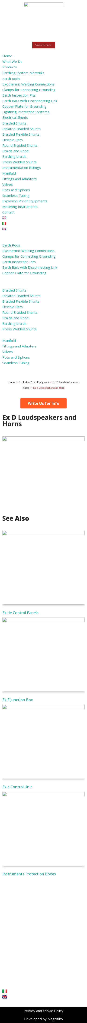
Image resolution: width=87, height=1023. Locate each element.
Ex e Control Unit (17, 786)
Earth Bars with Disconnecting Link (29, 100)
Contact (8, 212)
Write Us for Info (43, 403)
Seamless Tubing (15, 195)
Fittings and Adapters (19, 179)
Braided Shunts (14, 123)
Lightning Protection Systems (25, 112)
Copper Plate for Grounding (24, 106)
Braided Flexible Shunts (20, 134)
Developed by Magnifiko (43, 1019)
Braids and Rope (15, 151)
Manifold (9, 173)
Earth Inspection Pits (19, 95)
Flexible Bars (12, 139)
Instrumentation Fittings (21, 167)
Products (9, 67)
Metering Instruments (20, 206)
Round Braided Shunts (20, 145)
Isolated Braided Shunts (21, 128)
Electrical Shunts (15, 117)
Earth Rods (11, 78)
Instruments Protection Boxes (29, 874)
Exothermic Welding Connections (28, 84)
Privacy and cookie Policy (43, 1010)
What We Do (12, 61)
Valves (7, 184)
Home (7, 56)
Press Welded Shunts (19, 162)
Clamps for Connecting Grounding (28, 89)
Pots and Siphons (16, 190)
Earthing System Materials (23, 72)
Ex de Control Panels (20, 612)
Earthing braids (14, 156)
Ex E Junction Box (17, 699)
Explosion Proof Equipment (34, 382)
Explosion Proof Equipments (25, 201)
